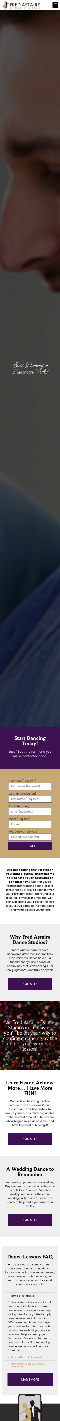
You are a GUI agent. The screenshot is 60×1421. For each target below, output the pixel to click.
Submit (30, 846)
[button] (30, 1296)
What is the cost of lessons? (26, 1357)
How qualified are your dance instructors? (28, 1365)
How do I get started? (23, 1295)
